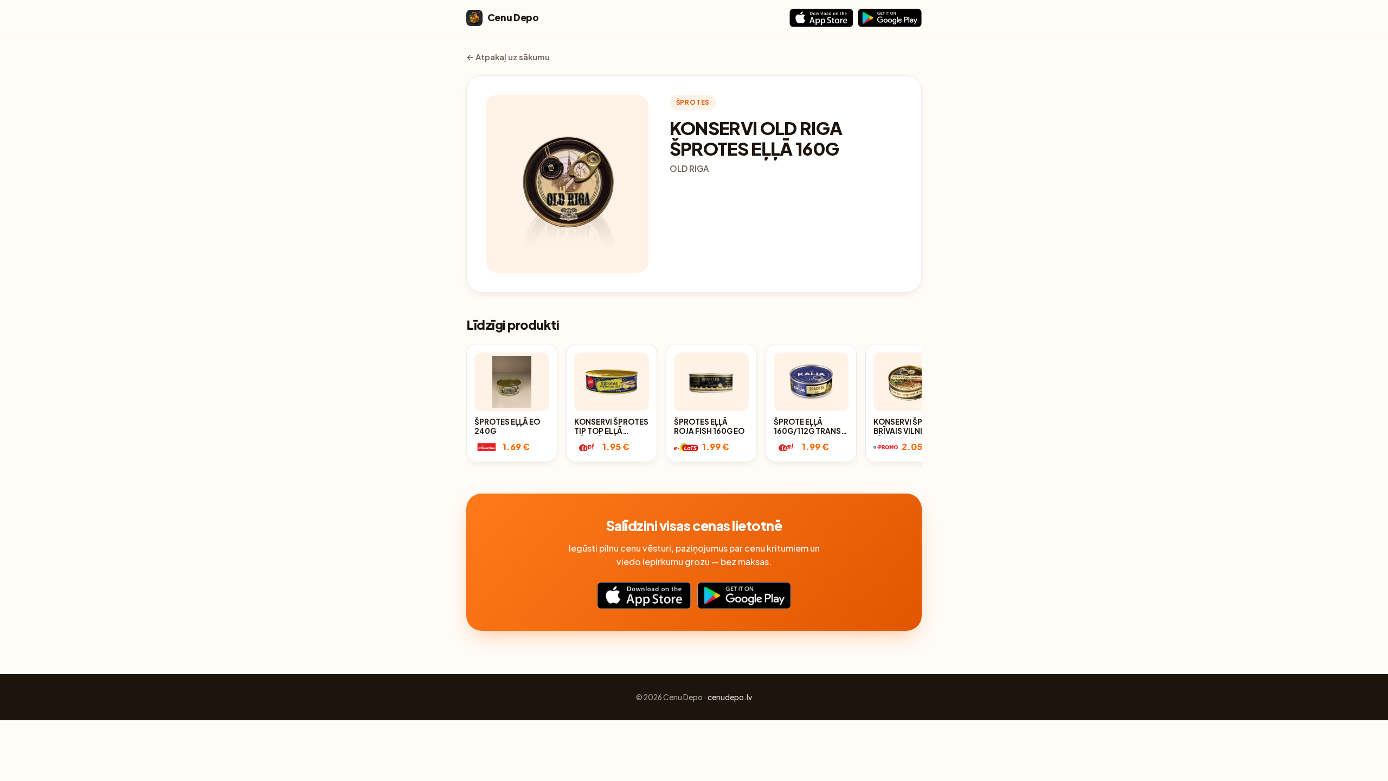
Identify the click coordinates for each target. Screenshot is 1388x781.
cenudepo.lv (730, 697)
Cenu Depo (513, 17)
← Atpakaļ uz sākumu (508, 57)
